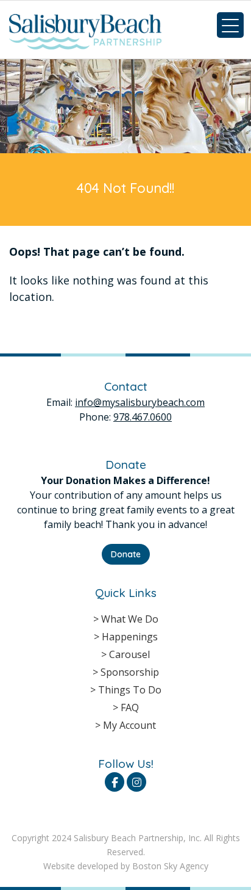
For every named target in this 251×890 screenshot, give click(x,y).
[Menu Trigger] (230, 25)
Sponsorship (130, 672)
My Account (129, 725)
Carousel (129, 654)
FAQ (130, 707)
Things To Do (129, 689)
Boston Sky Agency (170, 866)
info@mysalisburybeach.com (140, 402)
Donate (126, 554)
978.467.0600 (142, 417)
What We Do (129, 619)
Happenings (130, 636)
